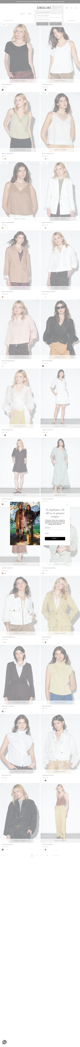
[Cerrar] (67, 505)
